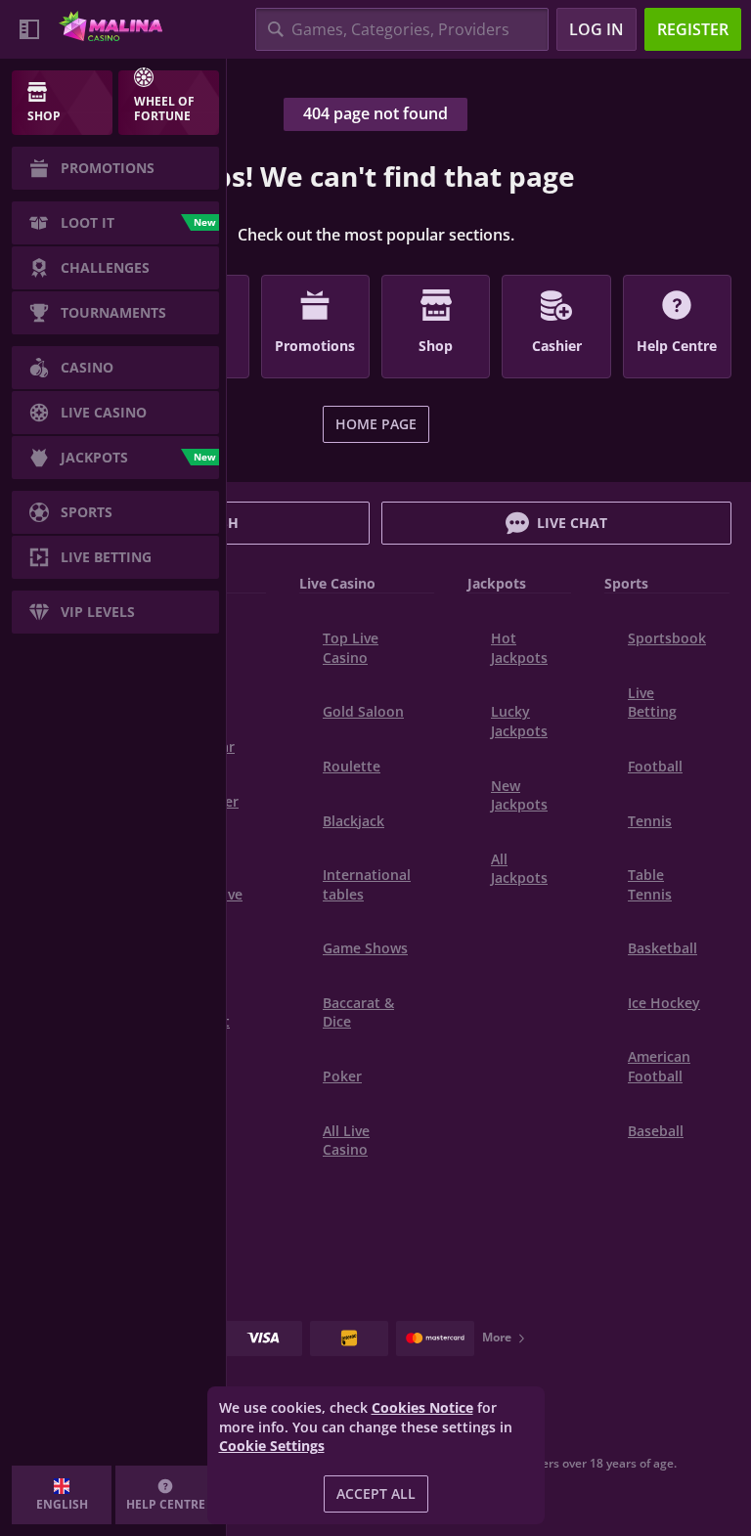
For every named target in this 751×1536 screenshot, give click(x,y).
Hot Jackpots (519, 648)
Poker (342, 1076)
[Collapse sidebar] (29, 29)
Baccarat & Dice (358, 1012)
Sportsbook (667, 638)
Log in (596, 29)
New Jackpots (519, 795)
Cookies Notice (422, 1407)
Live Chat (572, 522)
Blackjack (353, 821)
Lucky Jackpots (519, 721)
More (496, 1337)
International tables (367, 884)
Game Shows (365, 948)
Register (693, 29)
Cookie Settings (272, 1446)
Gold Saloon (363, 711)
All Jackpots (519, 869)
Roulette (351, 766)
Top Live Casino (350, 648)
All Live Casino (346, 1140)
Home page (376, 424)
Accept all (376, 1493)
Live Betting (652, 702)
